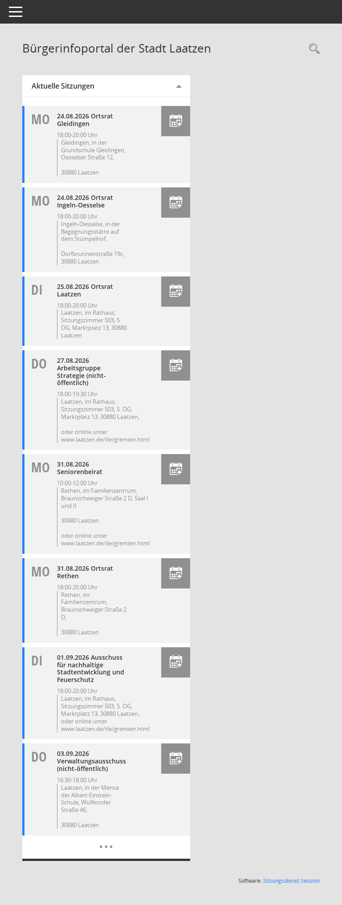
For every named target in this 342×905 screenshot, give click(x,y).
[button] (175, 121)
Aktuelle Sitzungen (63, 86)
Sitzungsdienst (291, 881)
